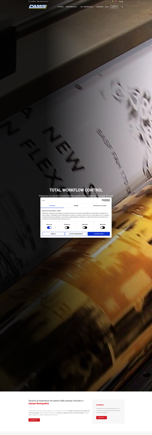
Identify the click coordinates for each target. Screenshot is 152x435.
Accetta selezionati (76, 234)
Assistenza (100, 6)
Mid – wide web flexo (86, 6)
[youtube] (122, 1)
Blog (107, 6)
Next (149, 195)
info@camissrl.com (43, 1)
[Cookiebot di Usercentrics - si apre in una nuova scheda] (103, 200)
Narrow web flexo (71, 6)
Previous (2, 195)
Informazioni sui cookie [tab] (99, 205)
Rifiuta (53, 234)
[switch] (67, 227)
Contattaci (101, 417)
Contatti (114, 6)
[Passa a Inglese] (115, 1)
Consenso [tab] (52, 205)
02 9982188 (33, 1)
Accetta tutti (98, 234)
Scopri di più (33, 420)
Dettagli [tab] (76, 205)
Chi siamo (60, 6)
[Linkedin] (120, 1)
